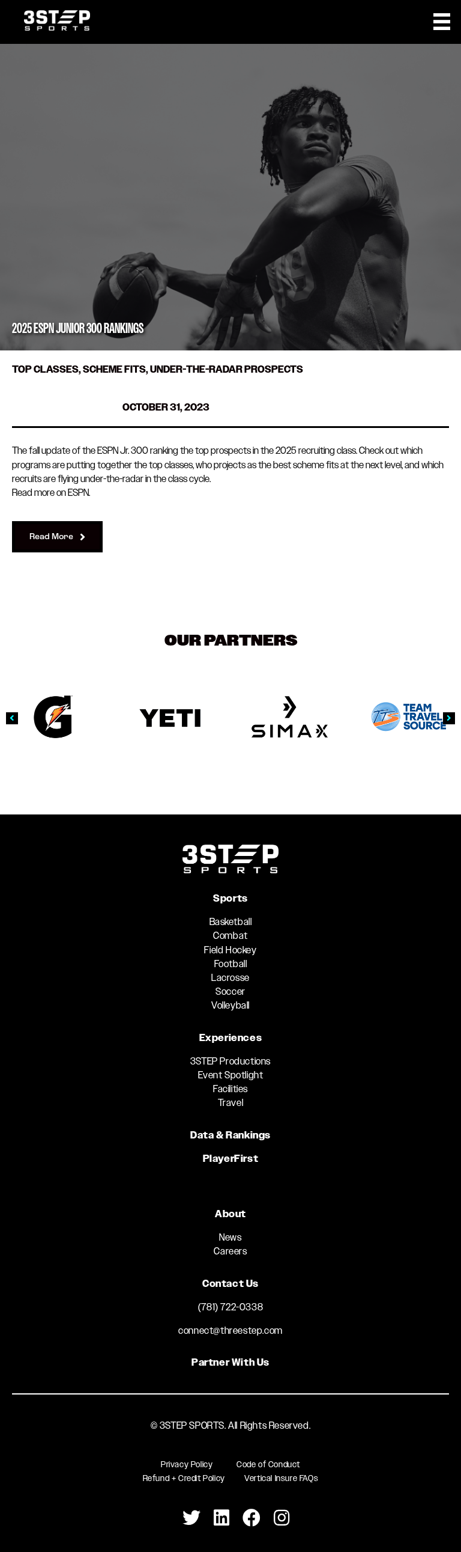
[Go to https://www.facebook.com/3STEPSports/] (252, 1518)
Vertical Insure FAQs (281, 1478)
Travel (231, 1102)
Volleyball (230, 1005)
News (230, 1237)
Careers (230, 1251)
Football (230, 964)
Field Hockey (230, 950)
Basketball (230, 921)
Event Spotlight (231, 1075)
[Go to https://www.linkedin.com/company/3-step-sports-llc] (221, 1518)
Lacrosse (230, 977)
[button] (12, 718)
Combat (230, 935)
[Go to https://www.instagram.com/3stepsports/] (282, 1518)
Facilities (230, 1089)
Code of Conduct (268, 1464)
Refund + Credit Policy (184, 1478)
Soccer (230, 991)
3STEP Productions (230, 1061)
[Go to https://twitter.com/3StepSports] (191, 1518)
